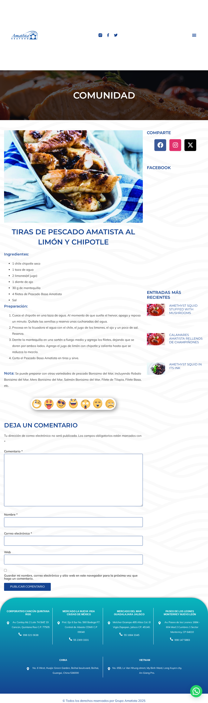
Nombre (11, 514)
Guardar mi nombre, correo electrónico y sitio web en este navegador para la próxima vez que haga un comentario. (71, 577)
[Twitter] (116, 35)
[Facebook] (160, 145)
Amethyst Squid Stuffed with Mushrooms (183, 309)
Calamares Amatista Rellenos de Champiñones (186, 338)
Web (7, 552)
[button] (194, 35)
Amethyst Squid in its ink (185, 366)
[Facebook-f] (108, 35)
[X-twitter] (190, 145)
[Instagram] (175, 145)
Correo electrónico (18, 533)
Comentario (13, 451)
